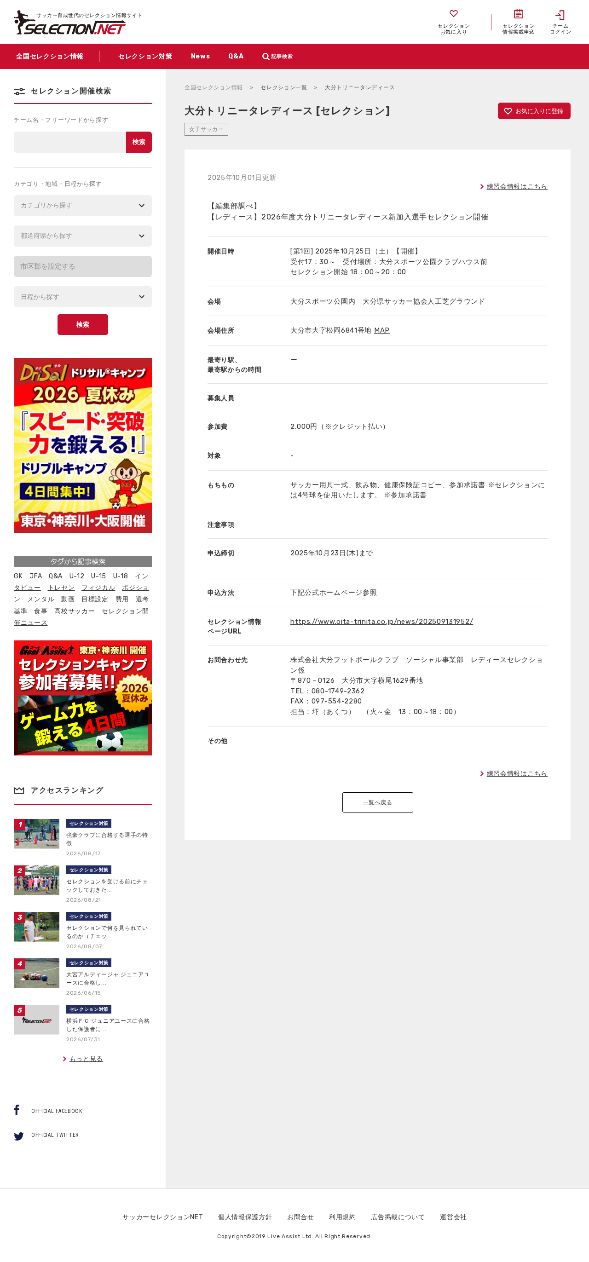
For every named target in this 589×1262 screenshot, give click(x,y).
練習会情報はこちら (517, 186)
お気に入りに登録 (539, 111)
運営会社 (453, 1217)
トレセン (61, 588)
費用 (122, 599)
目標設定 (95, 599)
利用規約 (342, 1217)
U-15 (98, 576)
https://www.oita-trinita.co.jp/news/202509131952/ (381, 621)
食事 (40, 611)
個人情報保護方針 (245, 1217)
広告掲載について (398, 1217)
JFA (35, 576)
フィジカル (98, 588)
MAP (382, 330)
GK (18, 576)
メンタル (40, 599)
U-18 (120, 576)
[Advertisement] (377, 1005)
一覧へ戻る (378, 802)
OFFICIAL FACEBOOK (56, 1111)
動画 (68, 599)
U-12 (77, 576)
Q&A (56, 576)
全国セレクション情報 (214, 87)
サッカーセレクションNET (162, 1217)
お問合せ (300, 1217)
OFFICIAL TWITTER (55, 1135)
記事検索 (282, 56)
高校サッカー (74, 611)
